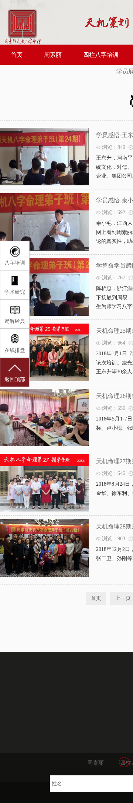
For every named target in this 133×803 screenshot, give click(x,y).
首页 (17, 55)
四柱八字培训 (101, 55)
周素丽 (53, 55)
